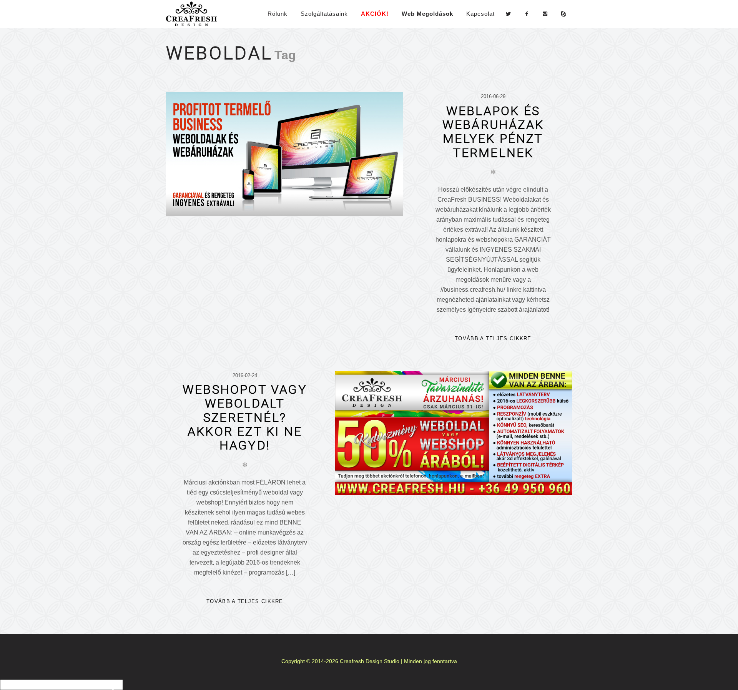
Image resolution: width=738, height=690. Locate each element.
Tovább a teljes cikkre (493, 338)
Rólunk (278, 13)
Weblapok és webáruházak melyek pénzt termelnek (493, 131)
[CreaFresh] (194, 14)
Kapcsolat (480, 13)
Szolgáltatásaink (324, 13)
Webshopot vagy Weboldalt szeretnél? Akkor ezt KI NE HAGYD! (245, 417)
